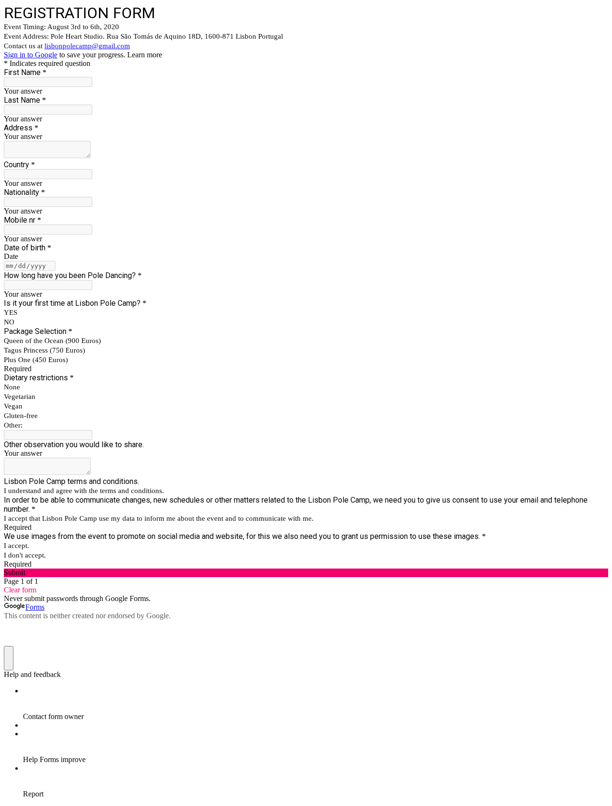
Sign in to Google (30, 55)
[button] (306, 573)
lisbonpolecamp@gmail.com (87, 46)
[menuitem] (315, 704)
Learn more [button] (144, 55)
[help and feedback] (8, 658)
